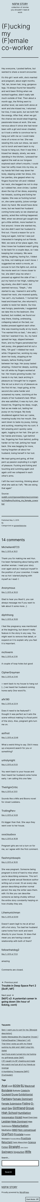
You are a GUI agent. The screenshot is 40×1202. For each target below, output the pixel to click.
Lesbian (6, 1121)
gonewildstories (20, 526)
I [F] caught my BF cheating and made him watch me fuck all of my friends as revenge (18, 1064)
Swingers (7, 1151)
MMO (15, 1130)
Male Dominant (19, 1121)
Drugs (14, 1094)
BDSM (16, 1085)
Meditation (7, 1130)
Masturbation (20, 1125)
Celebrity (25, 1090)
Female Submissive (12, 1103)
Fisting (26, 1103)
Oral (4, 1134)
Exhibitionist (26, 1094)
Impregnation (8, 1117)
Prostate (18, 1134)
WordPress (24, 1192)
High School (9, 1112)
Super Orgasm (24, 1147)
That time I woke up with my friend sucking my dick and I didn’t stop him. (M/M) (18, 1047)
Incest (18, 1117)
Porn (10, 1134)
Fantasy (7, 1099)
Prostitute (26, 1138)
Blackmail (30, 1086)
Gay (9, 1108)
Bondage (7, 1090)
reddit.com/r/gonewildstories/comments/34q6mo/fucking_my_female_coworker (20, 500)
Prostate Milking (15, 1138)
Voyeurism (19, 1152)
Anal (4, 1085)
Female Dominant (23, 1098)
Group (30, 1108)
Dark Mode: (30, 1199)
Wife (28, 1151)
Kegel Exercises (30, 1117)
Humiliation (24, 1112)
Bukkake (16, 1090)
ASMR (10, 1086)
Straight (14, 1146)
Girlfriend (19, 1108)
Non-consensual (27, 1130)
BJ (22, 1085)
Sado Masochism (20, 1142)
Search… (5, 1158)
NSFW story (20, 3)
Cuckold (6, 1094)
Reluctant (7, 1142)
